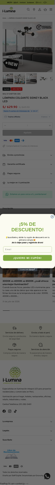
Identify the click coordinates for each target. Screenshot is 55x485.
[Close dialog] (52, 216)
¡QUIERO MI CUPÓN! (27, 257)
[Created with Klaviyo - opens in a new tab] (27, 269)
